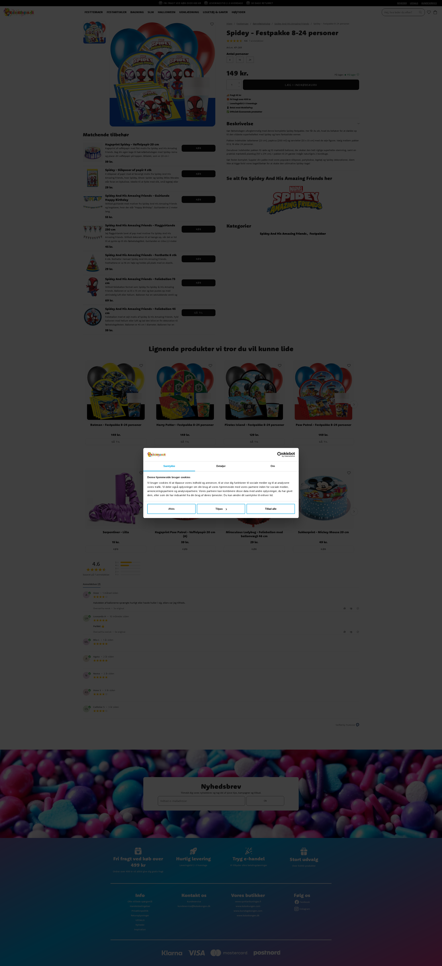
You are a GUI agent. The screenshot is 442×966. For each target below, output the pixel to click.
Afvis (171, 508)
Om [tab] (273, 466)
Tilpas (219, 508)
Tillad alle (270, 508)
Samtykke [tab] (169, 466)
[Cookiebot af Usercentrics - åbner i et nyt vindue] (280, 454)
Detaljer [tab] (221, 466)
